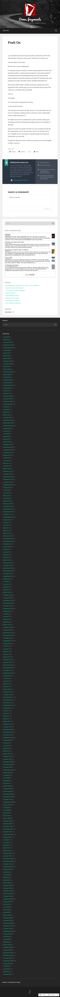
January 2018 (8, 506)
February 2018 (8, 503)
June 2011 (7, 713)
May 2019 (6, 463)
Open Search (56, 30)
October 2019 (8, 452)
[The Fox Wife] (53, 261)
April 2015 (7, 589)
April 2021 (7, 412)
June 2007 (7, 842)
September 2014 (8, 608)
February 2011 (8, 724)
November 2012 (8, 667)
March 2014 (7, 624)
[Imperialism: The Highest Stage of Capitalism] (53, 253)
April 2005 (7, 912)
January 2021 (8, 417)
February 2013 (8, 659)
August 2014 (7, 611)
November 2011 (8, 700)
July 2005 (6, 904)
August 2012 (7, 676)
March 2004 (7, 944)
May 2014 (6, 619)
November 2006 (8, 861)
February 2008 (8, 821)
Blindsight (7, 234)
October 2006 (8, 864)
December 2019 (8, 447)
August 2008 (7, 805)
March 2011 (7, 721)
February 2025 (8, 361)
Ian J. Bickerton (9, 243)
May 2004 (6, 942)
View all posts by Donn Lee (20, 180)
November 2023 (8, 372)
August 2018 (7, 487)
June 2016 (7, 552)
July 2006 (6, 872)
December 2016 (8, 538)
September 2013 (8, 641)
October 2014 (8, 606)
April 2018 (7, 498)
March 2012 (7, 689)
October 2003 (8, 958)
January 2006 (8, 888)
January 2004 (8, 950)
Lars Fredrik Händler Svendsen (11, 266)
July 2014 (6, 614)
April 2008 (7, 815)
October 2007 (8, 832)
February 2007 (8, 853)
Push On (14, 42)
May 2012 (6, 684)
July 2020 (6, 431)
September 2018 (8, 485)
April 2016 (7, 557)
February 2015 (8, 595)
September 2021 (8, 404)
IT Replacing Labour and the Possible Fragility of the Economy (47, 177)
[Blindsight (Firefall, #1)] (53, 238)
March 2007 (7, 850)
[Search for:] (30, 223)
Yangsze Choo (8, 258)
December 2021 (8, 401)
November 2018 (8, 479)
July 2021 (6, 407)
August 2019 (7, 455)
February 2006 (8, 885)
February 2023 (8, 380)
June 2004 (7, 939)
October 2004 (8, 928)
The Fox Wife (8, 257)
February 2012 (8, 692)
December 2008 (8, 794)
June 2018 (7, 493)
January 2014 (8, 630)
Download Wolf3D (10, 293)
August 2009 (7, 772)
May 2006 (6, 877)
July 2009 (6, 775)
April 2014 (7, 622)
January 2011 (8, 727)
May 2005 (6, 910)
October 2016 (8, 544)
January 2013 (8, 662)
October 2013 (8, 638)
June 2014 (7, 616)
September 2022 (8, 385)
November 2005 (8, 893)
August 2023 (7, 374)
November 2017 (8, 511)
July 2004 (6, 936)
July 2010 (6, 743)
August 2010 (7, 740)
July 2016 (6, 549)
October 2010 (8, 735)
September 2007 (8, 834)
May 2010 (6, 748)
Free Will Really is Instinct (12, 295)
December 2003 (8, 953)
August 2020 (7, 428)
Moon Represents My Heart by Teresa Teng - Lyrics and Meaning (22, 285)
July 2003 (6, 966)
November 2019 (8, 450)
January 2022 (8, 399)
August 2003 (7, 963)
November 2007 (8, 829)
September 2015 (8, 576)
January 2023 (8, 382)
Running (48, 165)
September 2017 (8, 517)
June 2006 (7, 875)
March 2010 (7, 754)
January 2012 (8, 694)
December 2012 (8, 665)
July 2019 (6, 458)
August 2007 (7, 837)
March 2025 (7, 358)
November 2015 (8, 571)
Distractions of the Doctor (12, 300)
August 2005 (7, 901)
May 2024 (6, 366)
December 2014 (8, 600)
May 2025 (6, 353)
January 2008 (8, 823)
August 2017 (7, 520)
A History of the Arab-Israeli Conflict (14, 242)
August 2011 (7, 708)
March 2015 (7, 592)
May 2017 (6, 528)
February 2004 (8, 947)
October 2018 (8, 482)
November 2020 (8, 423)
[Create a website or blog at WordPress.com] (30, 991)
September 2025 (8, 347)
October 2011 (8, 702)
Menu (7, 30)
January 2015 (8, 598)
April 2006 (7, 880)
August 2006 (7, 869)
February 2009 (8, 788)
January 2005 (8, 920)
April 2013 (7, 654)
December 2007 (8, 826)
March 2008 (7, 818)
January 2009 (8, 791)
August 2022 (7, 388)
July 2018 (6, 490)
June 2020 (7, 433)
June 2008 (7, 810)
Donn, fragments (30, 19)
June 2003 (7, 969)
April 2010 (7, 751)
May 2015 (6, 587)
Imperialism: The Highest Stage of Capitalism (16, 250)
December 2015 (8, 568)
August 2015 (7, 579)
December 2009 (8, 762)
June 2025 (7, 350)
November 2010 (8, 732)
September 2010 (8, 737)
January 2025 (8, 364)
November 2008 (8, 797)
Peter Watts (8, 235)
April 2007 (7, 848)
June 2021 (7, 409)
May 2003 (6, 971)
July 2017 (6, 522)
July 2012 (6, 678)
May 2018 (6, 495)
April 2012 (7, 686)
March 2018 (7, 501)
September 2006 (8, 866)
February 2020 (8, 444)
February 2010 (8, 756)
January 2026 (8, 342)
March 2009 (7, 786)
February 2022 (8, 396)
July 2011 (6, 710)
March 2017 (7, 533)
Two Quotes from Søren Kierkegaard (15, 290)
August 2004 (7, 934)
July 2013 (6, 646)
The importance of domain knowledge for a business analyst (47, 171)
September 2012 (8, 673)
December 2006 (8, 858)
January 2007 (8, 856)
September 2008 (8, 802)
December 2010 (8, 729)
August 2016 (7, 546)
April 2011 (7, 719)
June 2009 (7, 778)
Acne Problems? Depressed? (13, 303)
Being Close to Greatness (12, 298)
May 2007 (6, 845)
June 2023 (7, 377)
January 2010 (8, 759)
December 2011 (8, 697)
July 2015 (6, 581)
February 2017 (8, 536)
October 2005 (8, 896)
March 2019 (7, 468)
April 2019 (7, 466)
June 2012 (7, 681)
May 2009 (6, 780)
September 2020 (8, 425)
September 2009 (8, 770)
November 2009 (8, 764)
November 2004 (8, 926)
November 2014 (8, 603)
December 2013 (8, 633)
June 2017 (7, 525)
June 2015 (7, 584)
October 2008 (8, 799)
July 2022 (6, 391)
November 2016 (8, 541)
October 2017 (8, 514)
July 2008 (6, 807)
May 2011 (6, 716)
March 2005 (7, 915)
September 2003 (8, 961)
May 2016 (6, 555)
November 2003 (8, 955)
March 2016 (7, 560)
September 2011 (8, 705)
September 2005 (8, 899)
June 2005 (7, 907)
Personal (42, 165)
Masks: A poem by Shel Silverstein (14, 288)
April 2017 (7, 530)
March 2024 (7, 369)
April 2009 (7, 783)
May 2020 (6, 436)
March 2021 (7, 415)
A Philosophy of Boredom (12, 265)
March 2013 (7, 657)
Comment (46, 208)
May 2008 (6, 813)
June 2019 (7, 460)
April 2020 (7, 439)
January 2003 (8, 974)
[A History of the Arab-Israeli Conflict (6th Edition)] (53, 245)
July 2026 (6, 337)
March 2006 (7, 883)
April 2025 (7, 356)
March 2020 (7, 442)
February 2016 (8, 563)
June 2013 (7, 649)
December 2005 (8, 891)
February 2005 (8, 918)
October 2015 (8, 573)
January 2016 (8, 565)
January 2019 (8, 474)
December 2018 (8, 477)
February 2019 (8, 471)
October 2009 (8, 767)
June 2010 (7, 745)
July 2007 (6, 840)
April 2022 (7, 393)
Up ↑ (30, 993)
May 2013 (6, 651)
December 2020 (8, 420)
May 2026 (6, 339)
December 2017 (8, 509)
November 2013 (8, 635)
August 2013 (7, 643)
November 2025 (8, 345)
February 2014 (8, 627)
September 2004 (8, 931)
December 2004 (8, 923)
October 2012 (8, 670)
